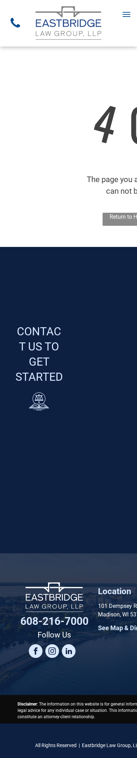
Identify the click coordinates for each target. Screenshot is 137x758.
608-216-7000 (54, 621)
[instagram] (52, 652)
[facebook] (36, 652)
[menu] (126, 14)
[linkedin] (69, 652)
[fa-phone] (15, 29)
